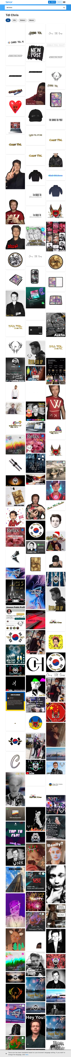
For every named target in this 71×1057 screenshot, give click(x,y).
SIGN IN (59, 2)
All (8, 20)
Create (53, 2)
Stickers (22, 20)
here (26, 1054)
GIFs (14, 20)
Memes (31, 20)
